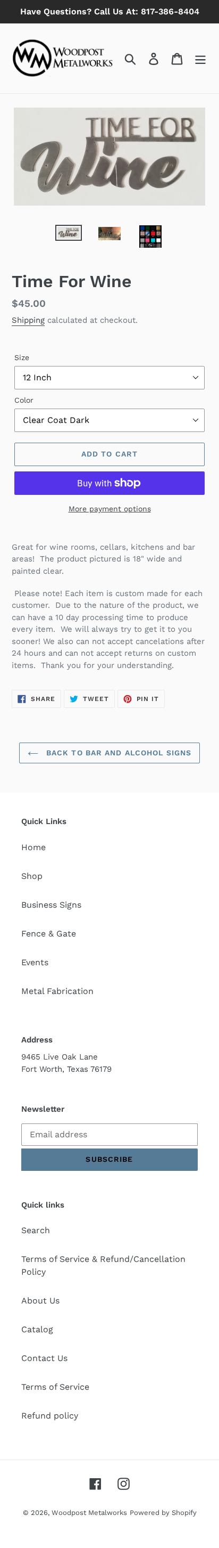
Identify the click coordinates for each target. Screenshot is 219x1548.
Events (34, 962)
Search (35, 1230)
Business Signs (51, 905)
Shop (32, 876)
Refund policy (49, 1416)
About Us (40, 1301)
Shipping (28, 320)
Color (23, 400)
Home (33, 847)
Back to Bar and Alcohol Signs (118, 752)
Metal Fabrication (57, 991)
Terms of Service (55, 1387)
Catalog (37, 1329)
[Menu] (200, 58)
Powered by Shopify (163, 1513)
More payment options (110, 508)
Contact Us (44, 1358)
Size (21, 357)
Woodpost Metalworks (89, 1513)
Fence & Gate (48, 933)
